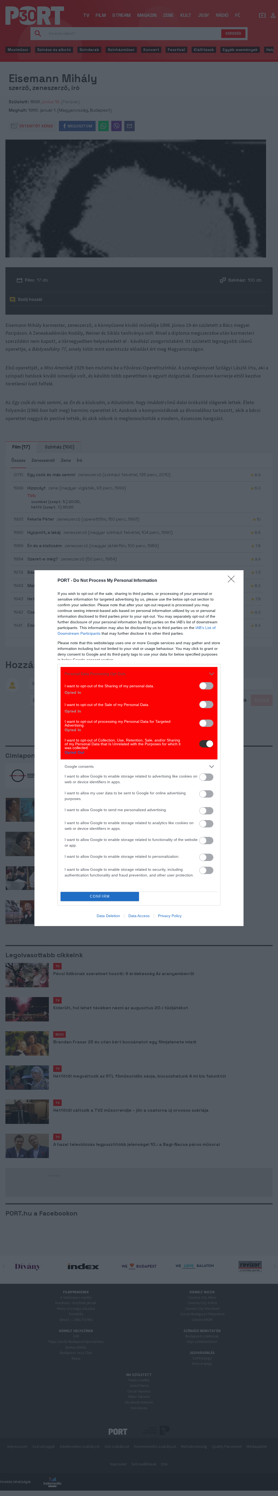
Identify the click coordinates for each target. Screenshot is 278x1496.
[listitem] (139, 674)
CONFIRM (100, 896)
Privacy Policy (170, 916)
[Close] (233, 581)
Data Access (139, 916)
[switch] (206, 685)
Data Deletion (108, 916)
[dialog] (139, 748)
